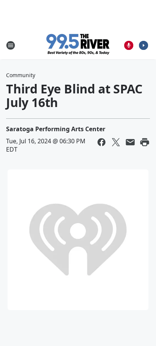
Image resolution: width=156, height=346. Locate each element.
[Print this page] (144, 142)
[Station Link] (78, 45)
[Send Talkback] (128, 45)
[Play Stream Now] (143, 45)
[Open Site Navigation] (10, 45)
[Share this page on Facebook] (101, 142)
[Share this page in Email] (130, 142)
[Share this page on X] (116, 142)
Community (20, 75)
